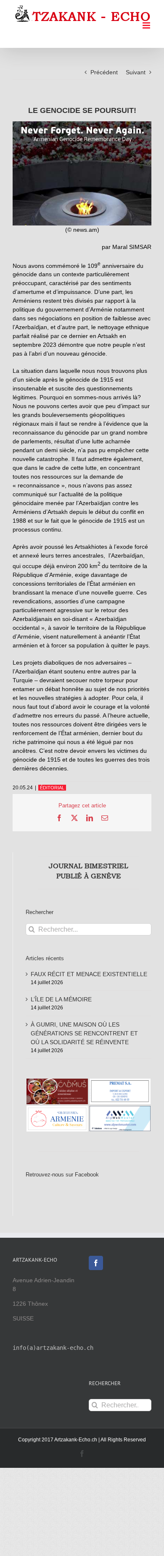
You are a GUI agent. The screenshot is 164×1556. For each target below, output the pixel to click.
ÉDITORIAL (52, 787)
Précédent (104, 72)
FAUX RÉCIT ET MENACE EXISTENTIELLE (89, 974)
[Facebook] (96, 1263)
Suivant (135, 72)
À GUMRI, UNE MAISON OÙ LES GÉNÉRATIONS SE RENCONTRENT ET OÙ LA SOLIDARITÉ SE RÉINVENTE (84, 1033)
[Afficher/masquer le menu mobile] (147, 25)
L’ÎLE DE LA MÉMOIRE (61, 999)
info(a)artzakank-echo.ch (53, 1347)
